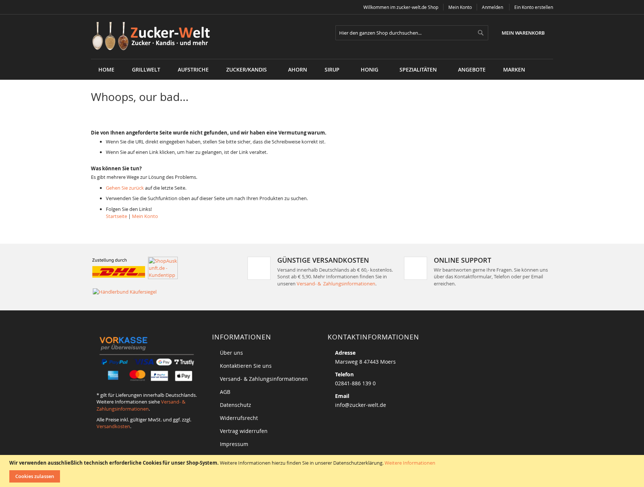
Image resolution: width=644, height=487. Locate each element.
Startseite (116, 216)
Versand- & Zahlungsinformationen (336, 283)
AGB (225, 391)
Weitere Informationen (410, 462)
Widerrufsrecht (239, 417)
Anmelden (492, 7)
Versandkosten (113, 426)
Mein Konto (460, 7)
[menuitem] (146, 69)
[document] (323, 471)
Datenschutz (235, 404)
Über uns (231, 352)
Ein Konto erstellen (533, 7)
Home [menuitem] (106, 69)
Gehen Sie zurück (125, 187)
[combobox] (411, 32)
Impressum (234, 444)
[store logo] (154, 36)
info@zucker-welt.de (360, 404)
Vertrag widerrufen (244, 430)
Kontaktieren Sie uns (246, 365)
